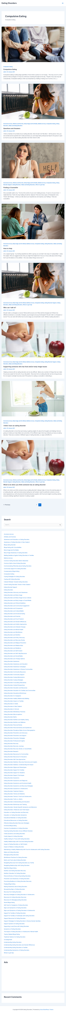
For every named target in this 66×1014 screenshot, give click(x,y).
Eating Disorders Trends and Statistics (14, 794)
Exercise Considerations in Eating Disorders (16, 828)
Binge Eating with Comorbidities (12, 547)
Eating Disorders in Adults (11, 703)
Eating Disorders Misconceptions (13, 714)
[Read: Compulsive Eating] (33, 44)
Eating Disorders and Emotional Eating (14, 613)
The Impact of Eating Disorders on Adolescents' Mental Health (21, 931)
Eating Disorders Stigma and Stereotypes (15, 767)
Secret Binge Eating (9, 902)
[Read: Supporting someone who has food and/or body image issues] (33, 339)
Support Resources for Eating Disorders (15, 918)
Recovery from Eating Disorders (12, 892)
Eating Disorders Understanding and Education (17, 802)
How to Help (7, 248)
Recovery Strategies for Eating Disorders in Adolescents (19, 894)
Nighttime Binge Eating (10, 868)
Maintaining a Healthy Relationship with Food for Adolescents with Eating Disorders (27, 849)
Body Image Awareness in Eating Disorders (15, 552)
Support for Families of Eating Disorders (15, 913)
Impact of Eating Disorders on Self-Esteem (15, 844)
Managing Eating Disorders (11, 854)
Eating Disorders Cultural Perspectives (14, 685)
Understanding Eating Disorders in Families (16, 947)
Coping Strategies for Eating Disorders (14, 576)
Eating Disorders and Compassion (13, 608)
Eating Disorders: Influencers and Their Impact (16, 809)
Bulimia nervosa (42, 123)
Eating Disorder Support (51, 302)
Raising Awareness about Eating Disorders (15, 886)
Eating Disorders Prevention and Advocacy (15, 733)
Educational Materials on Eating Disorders (15, 817)
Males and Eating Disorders (15, 125)
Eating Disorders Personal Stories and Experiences (18, 727)
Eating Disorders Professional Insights (14, 741)
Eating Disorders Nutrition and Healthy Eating (16, 719)
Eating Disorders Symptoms (11, 778)
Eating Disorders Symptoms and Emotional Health (17, 783)
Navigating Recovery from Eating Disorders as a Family (19, 862)
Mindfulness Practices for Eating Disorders (15, 857)
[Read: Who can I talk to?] (33, 280)
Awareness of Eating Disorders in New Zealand (17, 542)
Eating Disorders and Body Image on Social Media (17, 600)
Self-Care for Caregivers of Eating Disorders (16, 905)
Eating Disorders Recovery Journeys (14, 746)
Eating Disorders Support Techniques (14, 775)
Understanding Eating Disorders (12, 942)
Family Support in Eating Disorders (13, 836)
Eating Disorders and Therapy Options (14, 658)
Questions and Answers (11, 128)
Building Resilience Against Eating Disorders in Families (19, 555)
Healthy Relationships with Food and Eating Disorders (18, 841)
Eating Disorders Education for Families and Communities (19, 690)
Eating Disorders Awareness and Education (16, 664)
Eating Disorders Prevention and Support (15, 735)
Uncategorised (8, 939)
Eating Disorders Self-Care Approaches (14, 759)
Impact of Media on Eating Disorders (14, 847)
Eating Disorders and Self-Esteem (13, 651)
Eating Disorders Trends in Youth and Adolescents (17, 796)
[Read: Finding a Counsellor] (33, 160)
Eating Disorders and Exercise (12, 616)
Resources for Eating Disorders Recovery (15, 897)
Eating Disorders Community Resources (15, 672)
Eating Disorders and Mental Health (13, 629)
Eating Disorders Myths (10, 717)
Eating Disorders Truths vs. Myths (13, 799)
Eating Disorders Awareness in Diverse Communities (18, 669)
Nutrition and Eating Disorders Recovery (15, 870)
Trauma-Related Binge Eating (12, 934)
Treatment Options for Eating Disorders (14, 937)
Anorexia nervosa (7, 123)
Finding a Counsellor (10, 187)
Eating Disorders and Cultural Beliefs (14, 611)
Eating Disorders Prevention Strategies (14, 738)
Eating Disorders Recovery (11, 743)
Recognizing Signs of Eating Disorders (14, 889)
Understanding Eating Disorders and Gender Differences (19, 945)
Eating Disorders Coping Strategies (13, 680)
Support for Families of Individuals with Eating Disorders (19, 915)
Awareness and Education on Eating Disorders (16, 539)
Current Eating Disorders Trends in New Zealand (17, 584)
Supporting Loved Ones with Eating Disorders (16, 926)
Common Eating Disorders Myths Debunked (16, 560)
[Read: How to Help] (33, 221)
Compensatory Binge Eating (11, 571)
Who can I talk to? (9, 307)
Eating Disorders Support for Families (14, 770)
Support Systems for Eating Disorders (14, 923)
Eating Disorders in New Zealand (13, 706)
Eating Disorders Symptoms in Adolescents (16, 788)
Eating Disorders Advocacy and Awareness (16, 592)
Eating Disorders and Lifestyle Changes (15, 627)
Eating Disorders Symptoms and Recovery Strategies (18, 786)
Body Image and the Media (30, 123)
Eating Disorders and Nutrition (12, 635)
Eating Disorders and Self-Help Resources (15, 653)
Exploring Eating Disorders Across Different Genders (18, 831)
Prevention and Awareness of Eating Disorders (16, 878)
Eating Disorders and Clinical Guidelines (15, 603)
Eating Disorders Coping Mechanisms (14, 677)
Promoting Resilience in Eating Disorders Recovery (17, 881)
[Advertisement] (33, 977)
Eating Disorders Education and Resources (15, 688)
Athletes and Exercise (18, 123)
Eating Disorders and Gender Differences (15, 621)
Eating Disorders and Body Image (13, 595)
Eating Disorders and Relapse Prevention (15, 643)
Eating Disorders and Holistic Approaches (15, 624)
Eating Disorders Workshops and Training (15, 804)
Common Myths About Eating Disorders (15, 563)
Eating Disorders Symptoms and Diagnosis (15, 780)
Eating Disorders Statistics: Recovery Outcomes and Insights (20, 762)
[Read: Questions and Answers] (33, 101)
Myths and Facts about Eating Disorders (15, 860)
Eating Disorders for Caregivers (12, 696)
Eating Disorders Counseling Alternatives (15, 682)
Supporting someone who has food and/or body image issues (25, 366)
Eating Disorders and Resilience (12, 648)
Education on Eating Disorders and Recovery (16, 812)
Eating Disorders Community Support (14, 674)
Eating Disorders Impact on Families (14, 701)
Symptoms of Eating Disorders (12, 929)
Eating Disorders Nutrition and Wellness (15, 722)
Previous (6, 505)
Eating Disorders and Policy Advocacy (14, 637)
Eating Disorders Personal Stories (13, 725)
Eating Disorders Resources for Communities (16, 754)
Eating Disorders (9, 3)
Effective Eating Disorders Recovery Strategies (16, 823)
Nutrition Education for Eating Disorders (15, 873)
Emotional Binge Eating (10, 825)
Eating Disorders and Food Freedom (14, 619)
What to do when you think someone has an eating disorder (24, 485)
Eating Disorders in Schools (11, 709)
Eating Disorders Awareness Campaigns (15, 666)
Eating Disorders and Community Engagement (16, 605)
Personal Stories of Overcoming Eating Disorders (17, 876)
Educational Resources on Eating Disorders (15, 820)
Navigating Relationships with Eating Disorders (16, 865)
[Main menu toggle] (62, 3)
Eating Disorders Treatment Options (14, 791)
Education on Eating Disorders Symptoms (15, 815)
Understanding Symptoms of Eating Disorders (16, 950)
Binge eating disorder (10, 545)
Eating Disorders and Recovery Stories (14, 640)
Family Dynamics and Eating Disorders (14, 833)
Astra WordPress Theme (46, 1009)
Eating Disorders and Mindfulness (13, 632)
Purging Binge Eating (9, 884)
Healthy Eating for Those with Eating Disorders (17, 839)
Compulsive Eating (8, 66)
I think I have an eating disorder (14, 425)
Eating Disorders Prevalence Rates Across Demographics (19, 730)
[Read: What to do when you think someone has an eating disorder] (33, 457)
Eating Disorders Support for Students (14, 772)
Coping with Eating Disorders (12, 579)
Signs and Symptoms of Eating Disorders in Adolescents (19, 910)
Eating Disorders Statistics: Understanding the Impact (18, 764)
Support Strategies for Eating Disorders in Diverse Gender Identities (22, 921)
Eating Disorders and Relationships (13, 645)
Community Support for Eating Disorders (15, 568)
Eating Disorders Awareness (11, 661)
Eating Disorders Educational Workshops (15, 693)
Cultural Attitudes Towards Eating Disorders (16, 582)
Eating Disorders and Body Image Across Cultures (17, 597)
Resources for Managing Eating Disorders (15, 900)
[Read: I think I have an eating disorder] (33, 398)
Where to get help (40, 184)
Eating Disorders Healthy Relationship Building (16, 698)
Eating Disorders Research (11, 751)
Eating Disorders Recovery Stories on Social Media (17, 749)
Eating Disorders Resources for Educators (15, 756)
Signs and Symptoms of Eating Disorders (15, 908)
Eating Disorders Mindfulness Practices (14, 711)
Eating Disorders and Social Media (13, 656)
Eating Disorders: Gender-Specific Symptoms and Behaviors (20, 807)
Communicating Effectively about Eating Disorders (17, 566)
